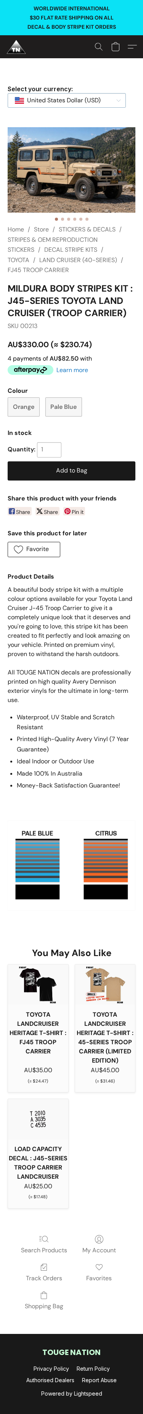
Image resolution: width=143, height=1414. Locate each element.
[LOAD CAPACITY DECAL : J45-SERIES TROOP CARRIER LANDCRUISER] (38, 1119)
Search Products (44, 1250)
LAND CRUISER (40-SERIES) (78, 260)
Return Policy (93, 1368)
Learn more (72, 370)
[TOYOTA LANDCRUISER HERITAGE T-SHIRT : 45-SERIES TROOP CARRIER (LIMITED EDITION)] (105, 985)
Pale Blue (63, 407)
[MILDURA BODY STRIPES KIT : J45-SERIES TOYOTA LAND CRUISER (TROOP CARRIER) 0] (71, 170)
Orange (23, 407)
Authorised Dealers (50, 1380)
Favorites (99, 1278)
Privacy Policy (51, 1368)
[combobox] (67, 100)
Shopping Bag (44, 1306)
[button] (16, 46)
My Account (99, 1250)
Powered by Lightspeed (71, 1393)
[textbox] (61, 100)
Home (16, 229)
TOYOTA (18, 260)
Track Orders (44, 1278)
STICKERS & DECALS (87, 229)
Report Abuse (99, 1380)
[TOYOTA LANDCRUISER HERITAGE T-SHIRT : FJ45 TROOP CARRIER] (38, 985)
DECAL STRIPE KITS (70, 250)
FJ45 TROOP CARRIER (38, 270)
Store (41, 229)
